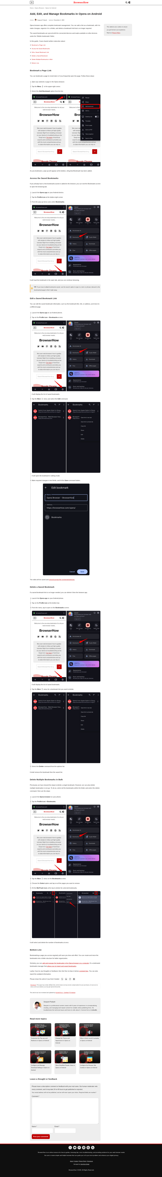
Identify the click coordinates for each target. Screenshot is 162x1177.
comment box (83, 971)
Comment (35, 1096)
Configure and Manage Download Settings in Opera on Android (40, 1068)
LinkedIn (94, 1010)
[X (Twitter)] (62, 979)
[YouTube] (74, 1147)
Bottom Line (35, 63)
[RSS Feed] (92, 1147)
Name (34, 1126)
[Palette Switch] (129, 2)
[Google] (88, 1147)
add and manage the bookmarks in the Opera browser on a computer (65, 963)
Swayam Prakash (42, 20)
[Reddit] (74, 979)
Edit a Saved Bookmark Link (40, 52)
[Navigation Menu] (32, 2)
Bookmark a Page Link (38, 45)
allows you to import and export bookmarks (61, 966)
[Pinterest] (79, 1147)
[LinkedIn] (66, 979)
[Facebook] (70, 979)
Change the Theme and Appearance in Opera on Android (63, 1040)
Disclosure (33, 985)
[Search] (126, 2)
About (71, 1161)
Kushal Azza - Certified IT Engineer (65, 992)
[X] (70, 1147)
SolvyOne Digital (85, 1164)
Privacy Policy (116, 33)
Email (57, 1126)
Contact (76, 1161)
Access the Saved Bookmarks (41, 48)
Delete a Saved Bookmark (40, 56)
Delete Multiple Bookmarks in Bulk (42, 59)
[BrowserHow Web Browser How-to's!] (81, 2)
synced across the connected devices (62, 579)
